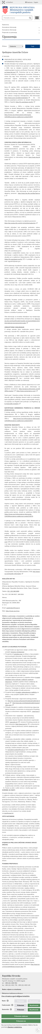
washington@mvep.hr (13, 608)
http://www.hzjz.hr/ (21, 724)
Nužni (4, 1001)
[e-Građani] (8, 2)
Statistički (5, 1009)
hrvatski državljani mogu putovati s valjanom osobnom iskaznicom (22, 679)
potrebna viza (18, 654)
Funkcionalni (6, 1005)
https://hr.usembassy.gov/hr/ (24, 102)
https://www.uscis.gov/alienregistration (16, 98)
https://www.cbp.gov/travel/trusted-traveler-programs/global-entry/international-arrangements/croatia (22, 321)
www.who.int (13, 722)
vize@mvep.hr (8, 813)
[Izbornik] (37, 18)
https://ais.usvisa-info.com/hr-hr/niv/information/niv (20, 223)
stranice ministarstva (17, 652)
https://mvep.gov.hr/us (12, 611)
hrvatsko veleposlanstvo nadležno (26, 692)
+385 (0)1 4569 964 (11, 983)
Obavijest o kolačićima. (14, 1027)
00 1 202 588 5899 (13, 591)
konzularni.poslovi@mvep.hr (16, 749)
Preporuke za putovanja (9, 32)
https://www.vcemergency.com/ (26, 391)
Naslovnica (5, 24)
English (36, 2)
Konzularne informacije (9, 27)
